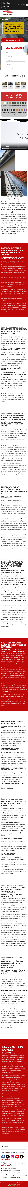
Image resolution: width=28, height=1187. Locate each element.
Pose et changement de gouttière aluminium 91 (15, 1172)
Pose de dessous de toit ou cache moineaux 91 (15, 1175)
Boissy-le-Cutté (6, 1111)
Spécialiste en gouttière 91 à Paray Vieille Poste (15, 1164)
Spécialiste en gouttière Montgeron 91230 (13, 1162)
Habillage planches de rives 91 (10, 1174)
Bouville (12, 1104)
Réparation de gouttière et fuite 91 (11, 1170)
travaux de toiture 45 (11, 1152)
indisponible (5, 3)
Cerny (8, 1120)
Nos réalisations (12, 40)
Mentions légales (23, 1183)
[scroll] (14, 65)
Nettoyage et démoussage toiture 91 (12, 1177)
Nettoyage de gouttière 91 (9, 1168)
